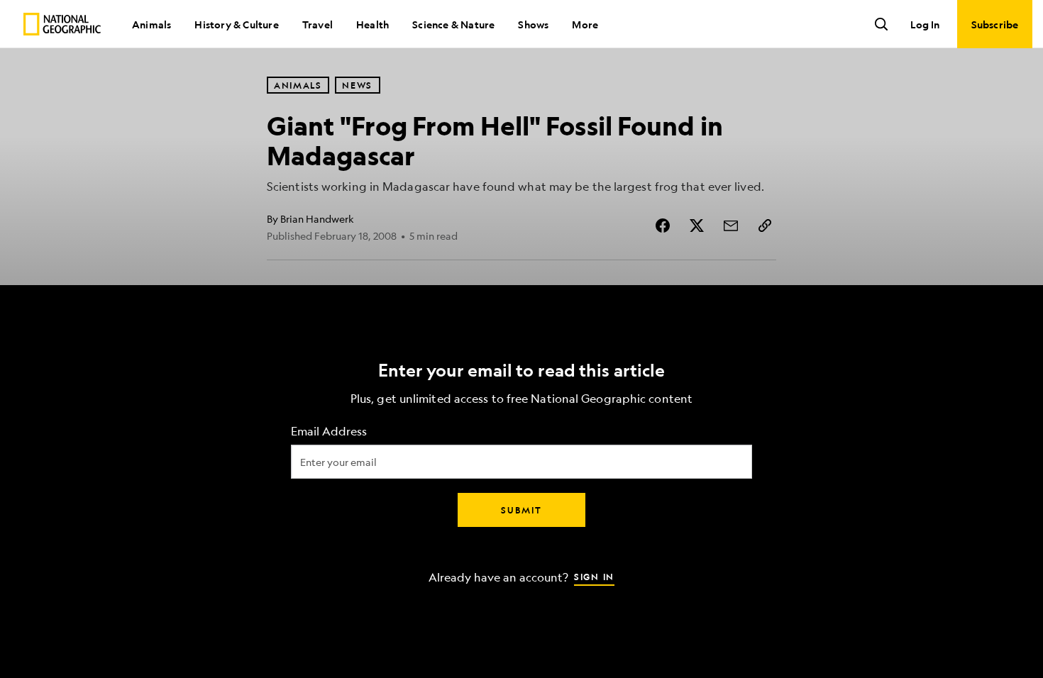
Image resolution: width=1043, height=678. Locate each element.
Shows (533, 24)
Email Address (329, 431)
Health (372, 24)
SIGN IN (594, 576)
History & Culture (236, 24)
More (585, 24)
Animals (151, 24)
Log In (924, 24)
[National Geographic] (62, 24)
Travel (317, 24)
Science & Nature (453, 24)
